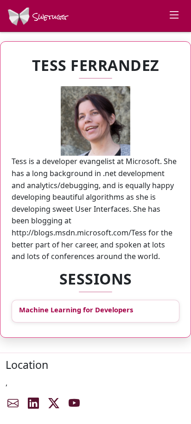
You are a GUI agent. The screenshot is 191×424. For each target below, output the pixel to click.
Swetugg (48, 17)
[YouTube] (74, 403)
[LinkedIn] (33, 403)
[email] (13, 403)
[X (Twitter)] (53, 403)
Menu (174, 15)
